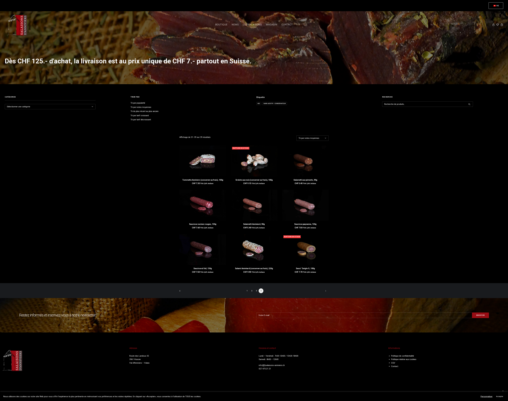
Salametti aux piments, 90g (305, 180)
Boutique (221, 24)
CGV (393, 363)
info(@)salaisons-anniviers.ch (272, 365)
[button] (202, 161)
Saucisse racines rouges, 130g (202, 224)
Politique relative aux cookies (403, 359)
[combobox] (50, 106)
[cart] (501, 24)
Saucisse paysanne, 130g (305, 224)
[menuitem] (496, 5)
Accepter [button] (499, 396)
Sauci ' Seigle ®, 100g (305, 268)
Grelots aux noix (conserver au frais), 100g (254, 180)
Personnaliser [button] (487, 396)
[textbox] (50, 106)
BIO (259, 103)
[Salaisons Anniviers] (18, 24)
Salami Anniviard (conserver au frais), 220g (254, 268)
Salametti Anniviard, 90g (254, 224)
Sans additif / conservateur (275, 103)
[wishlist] (497, 24)
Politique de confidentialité (402, 356)
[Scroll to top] (503, 390)
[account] (493, 24)
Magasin (271, 24)
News (235, 24)
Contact (287, 24)
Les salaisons (252, 24)
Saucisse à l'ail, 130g (203, 268)
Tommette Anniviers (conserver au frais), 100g (202, 180)
